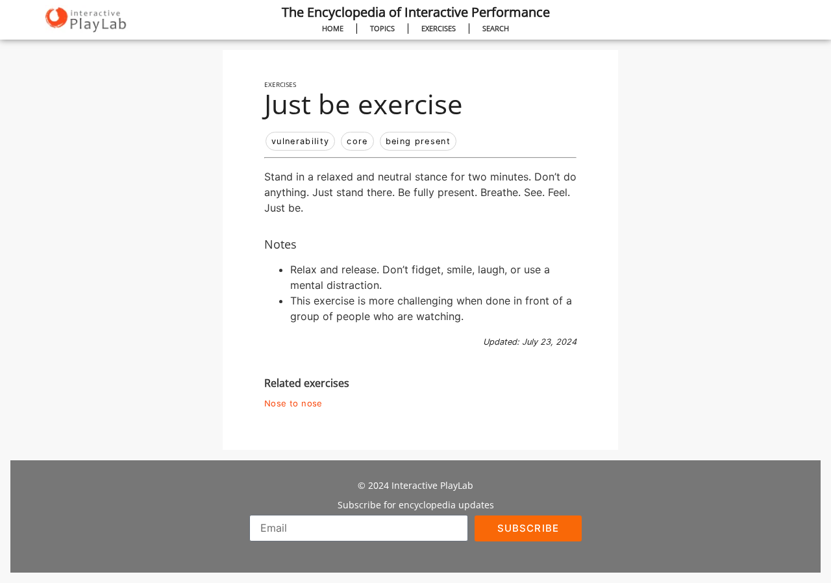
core (357, 141)
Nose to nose (293, 403)
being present (418, 141)
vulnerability (300, 141)
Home (332, 28)
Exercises (438, 28)
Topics (382, 28)
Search (495, 28)
